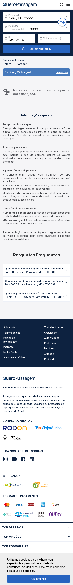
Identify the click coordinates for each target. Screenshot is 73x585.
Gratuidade (50, 332)
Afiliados (49, 353)
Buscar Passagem (39, 49)
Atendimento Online (14, 357)
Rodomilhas (50, 358)
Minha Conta (10, 352)
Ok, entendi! (38, 578)
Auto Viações (51, 337)
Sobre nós (9, 327)
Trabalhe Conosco (54, 327)
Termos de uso (11, 332)
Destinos (49, 348)
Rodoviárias (51, 343)
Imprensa (8, 346)
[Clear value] (32, 38)
